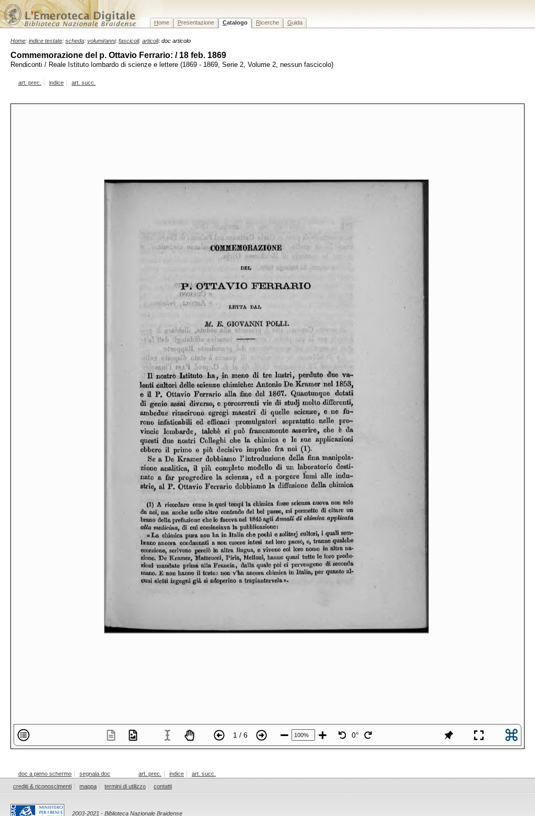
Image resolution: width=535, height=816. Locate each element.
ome (161, 22)
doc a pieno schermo (45, 774)
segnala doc (94, 774)
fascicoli (129, 41)
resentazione (196, 22)
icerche (267, 22)
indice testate (45, 41)
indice (56, 82)
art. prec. (29, 82)
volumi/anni (101, 41)
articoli (150, 41)
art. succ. (84, 82)
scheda (74, 41)
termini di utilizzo (125, 786)
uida (295, 22)
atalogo (235, 22)
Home (18, 41)
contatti (163, 786)
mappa (88, 786)
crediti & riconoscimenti (42, 786)
